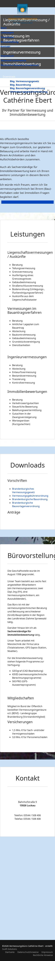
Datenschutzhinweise (13, 60)
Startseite (10, 952)
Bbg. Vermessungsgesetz (24, 81)
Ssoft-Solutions (9, 949)
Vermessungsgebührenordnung (28, 91)
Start (3, 28)
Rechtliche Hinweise (43, 955)
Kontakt (5, 46)
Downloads (7, 37)
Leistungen (7, 32)
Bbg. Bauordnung (20, 84)
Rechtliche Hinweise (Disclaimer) (20, 65)
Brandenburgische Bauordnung (30, 499)
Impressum (7, 55)
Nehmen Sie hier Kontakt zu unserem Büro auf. (27, 202)
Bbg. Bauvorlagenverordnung (27, 88)
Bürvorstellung (9, 41)
